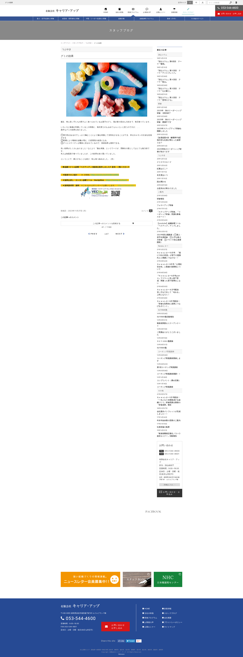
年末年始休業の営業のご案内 (168, 420)
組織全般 (121, 18)
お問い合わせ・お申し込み (231, 13)
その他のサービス (197, 18)
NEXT (119, 234)
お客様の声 (149, 622)
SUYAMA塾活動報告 (165, 317)
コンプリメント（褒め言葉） (168, 380)
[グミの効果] (106, 115)
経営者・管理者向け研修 (70, 18)
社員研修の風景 (163, 427)
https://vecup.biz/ (126, 185)
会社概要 (167, 618)
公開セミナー (149, 627)
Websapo (121, 654)
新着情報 (167, 609)
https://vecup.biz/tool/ (116, 180)
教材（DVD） (172, 18)
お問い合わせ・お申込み (171, 493)
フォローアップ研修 (165, 205)
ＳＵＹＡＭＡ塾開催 (165, 341)
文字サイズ (182, 2)
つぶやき (161, 155)
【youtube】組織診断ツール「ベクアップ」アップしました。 (169, 225)
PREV (94, 234)
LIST (107, 234)
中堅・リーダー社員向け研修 (96, 18)
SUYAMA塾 (162, 310)
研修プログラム (150, 618)
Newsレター (163, 246)
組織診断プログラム (147, 18)
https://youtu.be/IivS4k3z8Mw (104, 175)
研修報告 (160, 199)
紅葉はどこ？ (162, 168)
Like (122, 641)
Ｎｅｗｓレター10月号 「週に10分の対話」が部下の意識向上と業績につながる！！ (169, 255)
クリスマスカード (164, 162)
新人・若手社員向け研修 (45, 18)
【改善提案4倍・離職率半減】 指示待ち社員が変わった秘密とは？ (169, 140)
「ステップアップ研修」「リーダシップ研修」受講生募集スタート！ (168, 214)
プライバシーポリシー (173, 622)
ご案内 (161, 192)
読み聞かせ (161, 182)
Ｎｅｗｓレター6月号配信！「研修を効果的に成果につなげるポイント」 (168, 303)
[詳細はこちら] (169, 484)
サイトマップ (169, 627)
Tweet (131, 641)
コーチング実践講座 (166, 351)
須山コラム (162, 55)
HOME (147, 609)
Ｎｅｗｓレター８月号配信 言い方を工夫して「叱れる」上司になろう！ (168, 292)
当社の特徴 (149, 613)
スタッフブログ (170, 613)
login (236, 2)
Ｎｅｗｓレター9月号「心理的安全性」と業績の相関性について (169, 266)
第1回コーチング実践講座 (167, 367)
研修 (160, 104)
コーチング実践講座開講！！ (168, 374)
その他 (161, 391)
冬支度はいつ (162, 175)
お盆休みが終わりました (167, 188)
